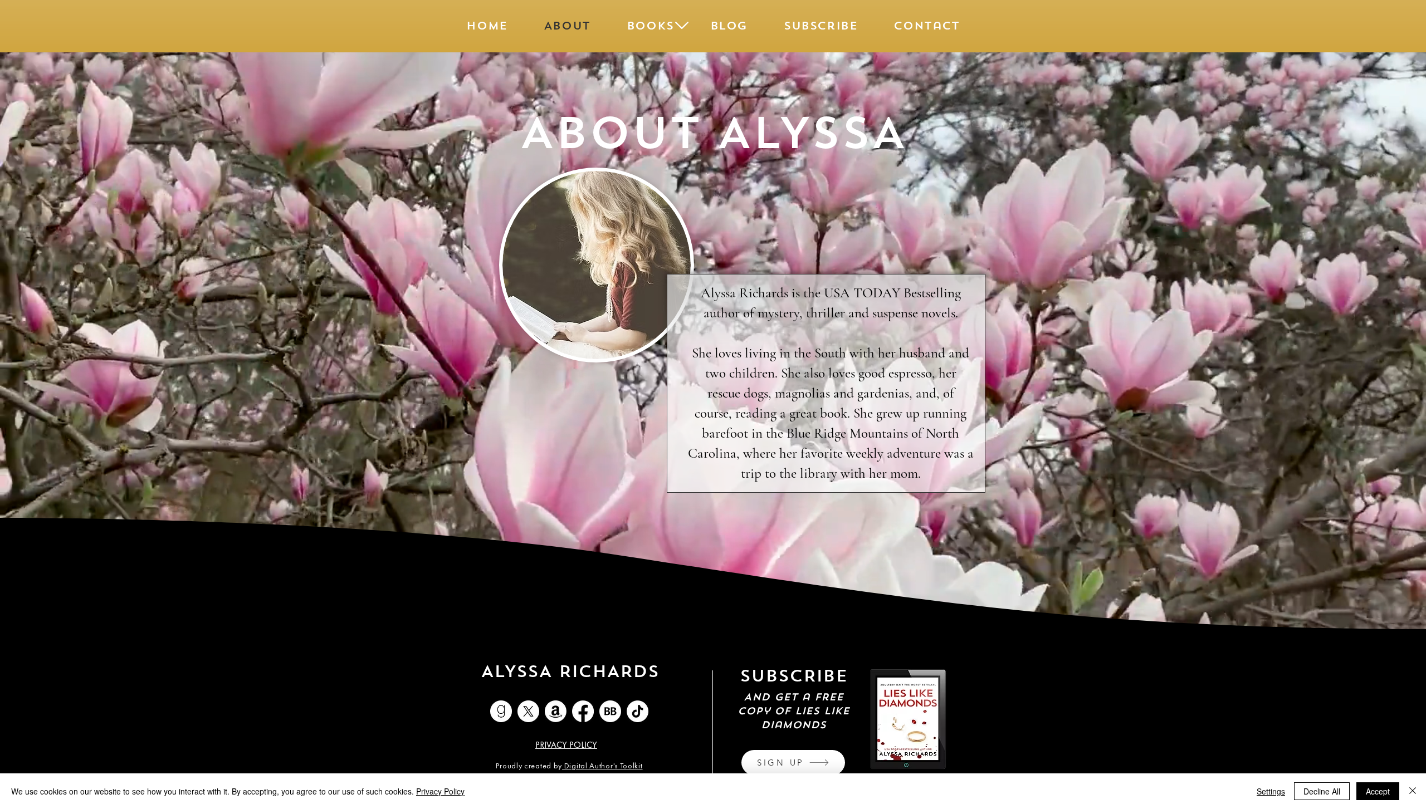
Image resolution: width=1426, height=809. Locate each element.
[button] (650, 25)
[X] (528, 711)
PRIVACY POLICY (566, 745)
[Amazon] (556, 711)
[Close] (1412, 791)
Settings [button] (1271, 791)
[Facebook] (583, 711)
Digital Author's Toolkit (602, 766)
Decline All (1321, 791)
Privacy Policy (440, 791)
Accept (1378, 791)
